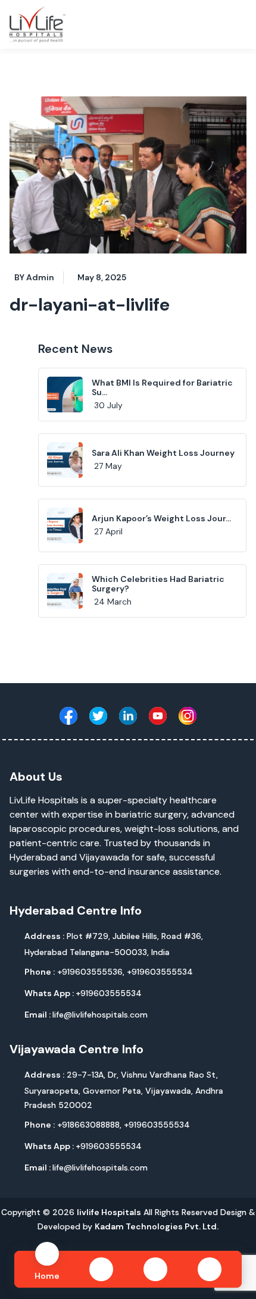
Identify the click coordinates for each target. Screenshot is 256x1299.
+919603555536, (92, 971)
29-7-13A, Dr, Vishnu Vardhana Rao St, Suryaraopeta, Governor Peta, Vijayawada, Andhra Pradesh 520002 (123, 1089)
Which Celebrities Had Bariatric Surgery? (158, 584)
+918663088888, (90, 1124)
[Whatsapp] (101, 1269)
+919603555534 (160, 971)
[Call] (155, 1269)
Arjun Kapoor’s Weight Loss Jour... (161, 518)
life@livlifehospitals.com (86, 1014)
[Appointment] (209, 1269)
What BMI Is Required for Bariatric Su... (162, 387)
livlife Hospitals (109, 1212)
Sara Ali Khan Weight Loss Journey (163, 452)
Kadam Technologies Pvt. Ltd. (156, 1226)
